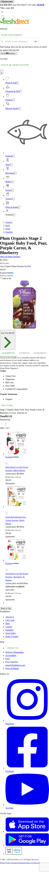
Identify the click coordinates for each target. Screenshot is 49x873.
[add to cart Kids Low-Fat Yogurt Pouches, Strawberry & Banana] (7, 567)
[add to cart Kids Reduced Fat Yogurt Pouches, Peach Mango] (7, 510)
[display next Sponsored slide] (6, 423)
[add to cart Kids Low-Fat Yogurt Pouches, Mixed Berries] (7, 460)
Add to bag (7, 405)
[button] (16, 464)
